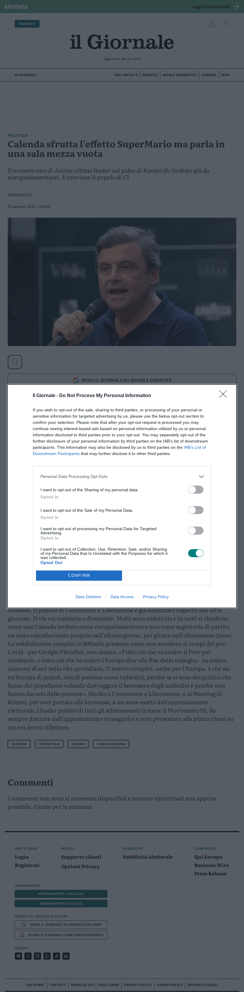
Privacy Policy (156, 596)
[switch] (196, 490)
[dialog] (122, 496)
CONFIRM (79, 575)
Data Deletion (88, 596)
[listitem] (122, 476)
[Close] (225, 396)
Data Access (122, 596)
